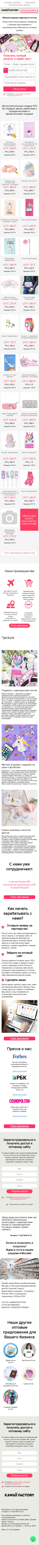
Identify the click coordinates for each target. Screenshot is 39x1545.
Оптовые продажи (12, 2)
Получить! (19, 89)
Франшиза (30, 2)
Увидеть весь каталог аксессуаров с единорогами (29, 520)
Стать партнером (19, 625)
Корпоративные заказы (19, 5)
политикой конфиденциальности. (19, 94)
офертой (18, 94)
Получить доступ (19, 1191)
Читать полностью (19, 1071)
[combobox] (5, 70)
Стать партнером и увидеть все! (19, 553)
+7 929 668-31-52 (16, 1512)
